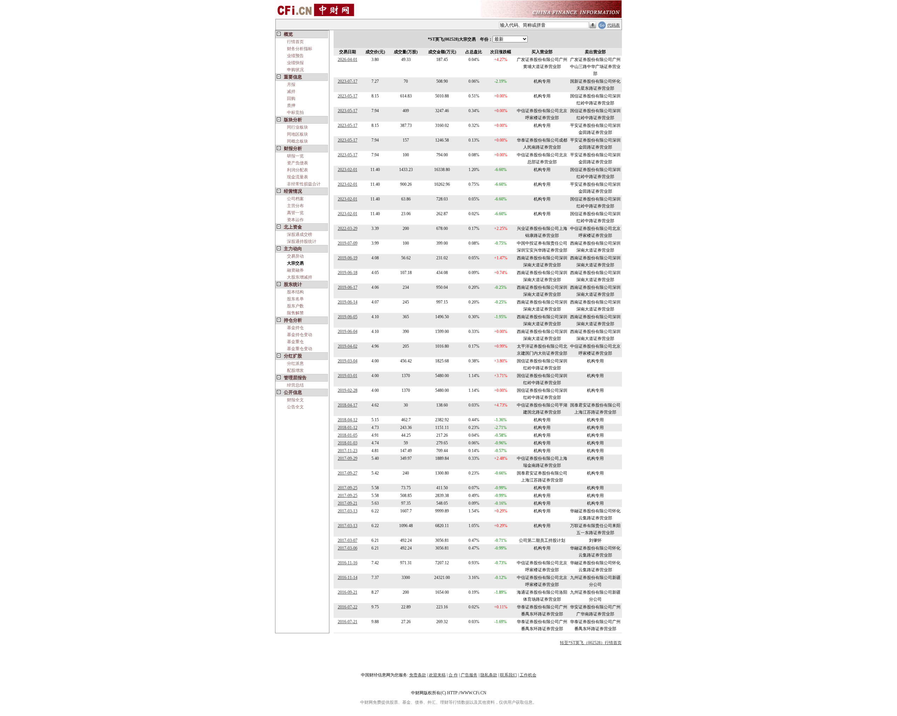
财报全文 (295, 399)
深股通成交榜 (299, 234)
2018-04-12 (347, 419)
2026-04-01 (347, 59)
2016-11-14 (347, 577)
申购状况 (295, 69)
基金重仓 (295, 341)
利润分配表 (297, 170)
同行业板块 (297, 127)
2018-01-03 (347, 443)
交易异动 (295, 256)
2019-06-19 (347, 257)
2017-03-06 (347, 548)
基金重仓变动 (299, 348)
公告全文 (295, 406)
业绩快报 (295, 62)
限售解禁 (295, 313)
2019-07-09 (347, 243)
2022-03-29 (347, 228)
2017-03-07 (347, 540)
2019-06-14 (347, 302)
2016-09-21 (347, 592)
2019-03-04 (347, 361)
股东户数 (295, 306)
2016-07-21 (347, 621)
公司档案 (295, 198)
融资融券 (295, 270)
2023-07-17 (347, 81)
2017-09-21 (347, 503)
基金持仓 (295, 327)
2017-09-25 (347, 487)
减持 (291, 91)
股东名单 (295, 298)
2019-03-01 (347, 375)
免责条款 (417, 675)
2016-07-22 (347, 607)
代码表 (613, 25)
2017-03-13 (347, 511)
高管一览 (295, 212)
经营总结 (295, 385)
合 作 (453, 675)
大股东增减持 (299, 277)
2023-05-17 (347, 96)
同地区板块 (297, 134)
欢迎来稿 (437, 675)
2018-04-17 (347, 405)
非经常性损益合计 (304, 184)
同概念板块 (297, 141)
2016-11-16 (347, 562)
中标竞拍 (295, 112)
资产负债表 (297, 163)
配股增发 (295, 370)
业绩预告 (295, 55)
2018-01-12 (347, 427)
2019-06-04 (347, 331)
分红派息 (295, 363)
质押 (291, 105)
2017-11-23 (347, 450)
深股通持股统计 (301, 241)
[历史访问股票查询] (593, 25)
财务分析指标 (299, 48)
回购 (291, 98)
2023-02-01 (347, 169)
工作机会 (528, 675)
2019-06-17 (347, 287)
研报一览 (295, 156)
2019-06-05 (347, 316)
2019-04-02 (347, 346)
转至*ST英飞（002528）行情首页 (591, 642)
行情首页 (295, 41)
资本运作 (295, 219)
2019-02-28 (347, 390)
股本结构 (295, 291)
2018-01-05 (347, 435)
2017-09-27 (347, 473)
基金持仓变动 (299, 334)
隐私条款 (488, 675)
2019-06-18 (347, 272)
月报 (291, 84)
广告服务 (469, 675)
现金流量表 (297, 177)
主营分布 (295, 205)
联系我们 (508, 675)
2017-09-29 (347, 458)
